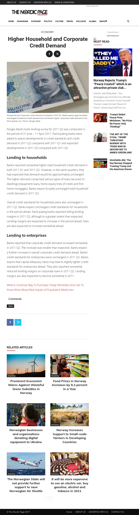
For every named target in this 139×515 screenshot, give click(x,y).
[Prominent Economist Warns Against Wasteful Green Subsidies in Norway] (26, 365)
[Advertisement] (92, 12)
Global (92, 21)
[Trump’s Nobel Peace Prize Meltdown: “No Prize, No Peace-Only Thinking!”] (100, 117)
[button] (128, 21)
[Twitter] (57, 53)
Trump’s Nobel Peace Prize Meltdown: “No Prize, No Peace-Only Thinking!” (121, 120)
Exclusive (81, 21)
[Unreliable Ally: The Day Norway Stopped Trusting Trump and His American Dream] (100, 163)
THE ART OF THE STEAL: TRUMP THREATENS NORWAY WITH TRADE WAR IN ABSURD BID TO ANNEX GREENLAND (121, 143)
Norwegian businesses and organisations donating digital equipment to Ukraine (26, 436)
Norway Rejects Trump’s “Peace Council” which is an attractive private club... (112, 84)
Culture (59, 21)
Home (11, 21)
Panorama (22, 21)
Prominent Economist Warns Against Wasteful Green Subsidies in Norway (26, 387)
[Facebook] (49, 53)
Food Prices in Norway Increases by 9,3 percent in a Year (69, 385)
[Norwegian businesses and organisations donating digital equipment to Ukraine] (26, 414)
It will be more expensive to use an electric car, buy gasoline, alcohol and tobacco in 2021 (69, 485)
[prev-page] (44, 498)
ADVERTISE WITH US (42, 2)
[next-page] (50, 498)
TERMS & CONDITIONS (64, 2)
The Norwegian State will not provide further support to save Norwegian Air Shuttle (26, 485)
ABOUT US (11, 2)
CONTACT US (25, 2)
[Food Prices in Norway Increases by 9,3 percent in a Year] (69, 365)
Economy (36, 21)
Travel (69, 21)
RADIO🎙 (103, 21)
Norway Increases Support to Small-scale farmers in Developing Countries (70, 436)
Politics (48, 21)
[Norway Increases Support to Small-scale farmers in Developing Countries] (69, 414)
